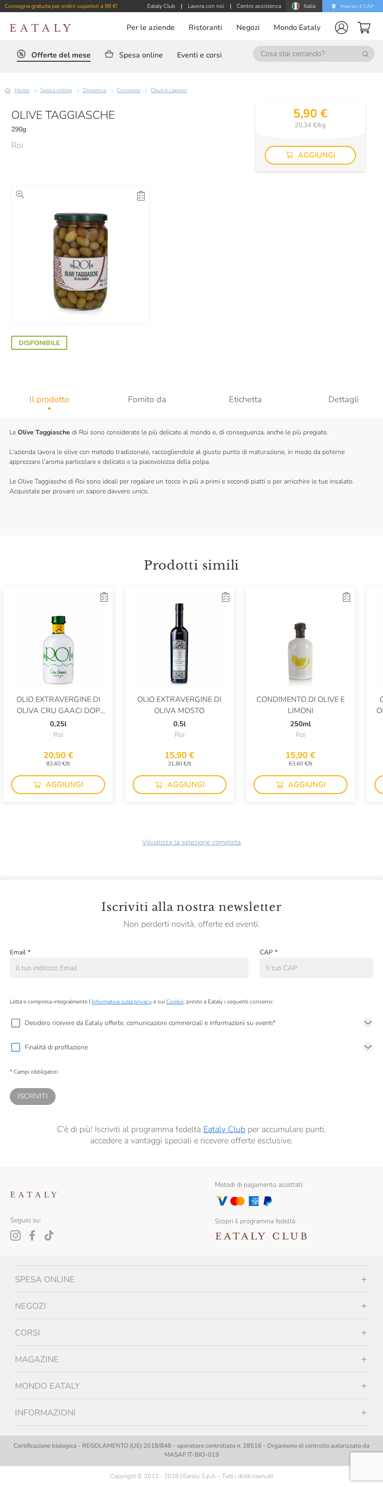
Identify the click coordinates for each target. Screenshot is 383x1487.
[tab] (49, 399)
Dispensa (94, 90)
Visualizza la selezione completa (191, 842)
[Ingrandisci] (19, 194)
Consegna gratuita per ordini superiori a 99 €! (61, 6)
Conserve (128, 90)
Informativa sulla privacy (122, 1001)
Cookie (175, 1001)
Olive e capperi (169, 90)
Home (21, 90)
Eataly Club (224, 1129)
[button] (341, 27)
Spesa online (56, 90)
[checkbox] (15, 1023)
